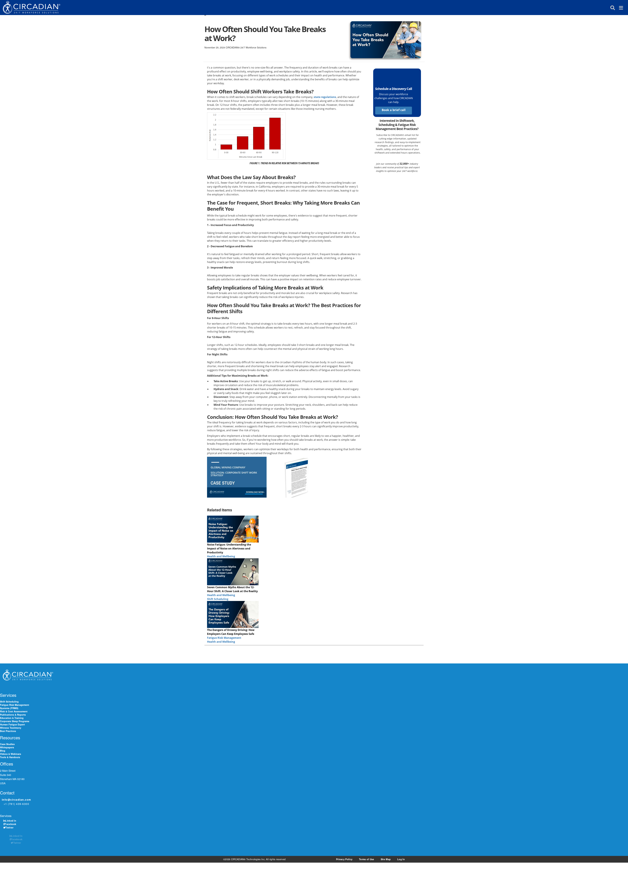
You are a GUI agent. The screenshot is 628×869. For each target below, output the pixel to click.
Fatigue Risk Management (224, 638)
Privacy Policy (344, 859)
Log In (401, 859)
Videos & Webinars (10, 754)
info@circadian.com (16, 799)
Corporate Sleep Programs (14, 721)
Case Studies (7, 744)
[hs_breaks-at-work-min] (385, 37)
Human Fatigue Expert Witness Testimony (12, 726)
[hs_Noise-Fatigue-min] (233, 529)
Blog (2, 750)
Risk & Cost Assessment (13, 711)
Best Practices (8, 731)
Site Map (386, 859)
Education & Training (12, 718)
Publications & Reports (13, 714)
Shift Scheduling (217, 599)
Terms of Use (366, 859)
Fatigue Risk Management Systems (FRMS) (14, 706)
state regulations (325, 97)
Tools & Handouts (10, 757)
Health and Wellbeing (221, 556)
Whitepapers (7, 747)
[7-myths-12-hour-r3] (233, 571)
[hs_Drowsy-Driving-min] (233, 614)
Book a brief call (394, 110)
